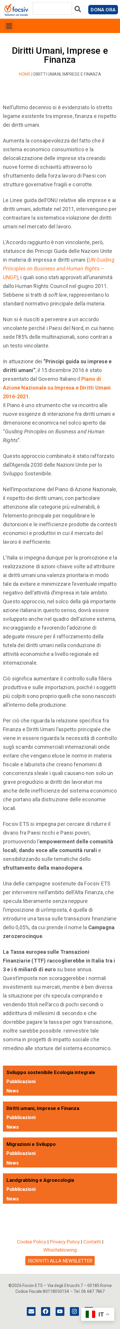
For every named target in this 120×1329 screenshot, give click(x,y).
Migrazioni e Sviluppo (31, 1144)
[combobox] (52, 8)
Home (25, 74)
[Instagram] (74, 1311)
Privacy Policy (65, 1242)
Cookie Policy (31, 1242)
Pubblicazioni (21, 1081)
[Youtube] (60, 1311)
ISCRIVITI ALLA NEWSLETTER (60, 1261)
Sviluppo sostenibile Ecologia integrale (50, 1072)
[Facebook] (45, 1311)
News (12, 1091)
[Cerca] (78, 10)
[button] (9, 26)
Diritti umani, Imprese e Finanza (42, 1108)
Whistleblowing (60, 1250)
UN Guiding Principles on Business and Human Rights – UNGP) (58, 268)
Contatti (92, 1242)
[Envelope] (31, 1311)
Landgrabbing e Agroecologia (40, 1180)
